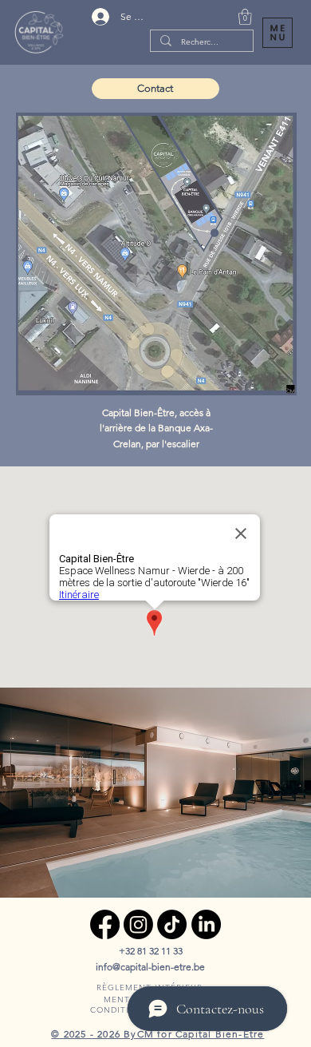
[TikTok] (172, 924)
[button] (245, 17)
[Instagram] (138, 924)
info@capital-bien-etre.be (150, 967)
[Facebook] (105, 924)
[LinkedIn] (206, 924)
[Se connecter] (100, 16)
